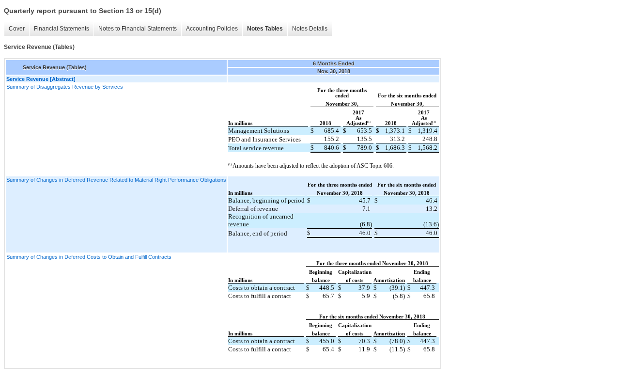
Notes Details (309, 28)
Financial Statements (61, 28)
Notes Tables (265, 28)
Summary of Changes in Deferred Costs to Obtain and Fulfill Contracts (88, 257)
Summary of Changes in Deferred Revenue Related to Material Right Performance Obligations (116, 180)
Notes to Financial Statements (137, 28)
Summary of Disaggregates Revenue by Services (64, 87)
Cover (17, 28)
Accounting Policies (212, 28)
